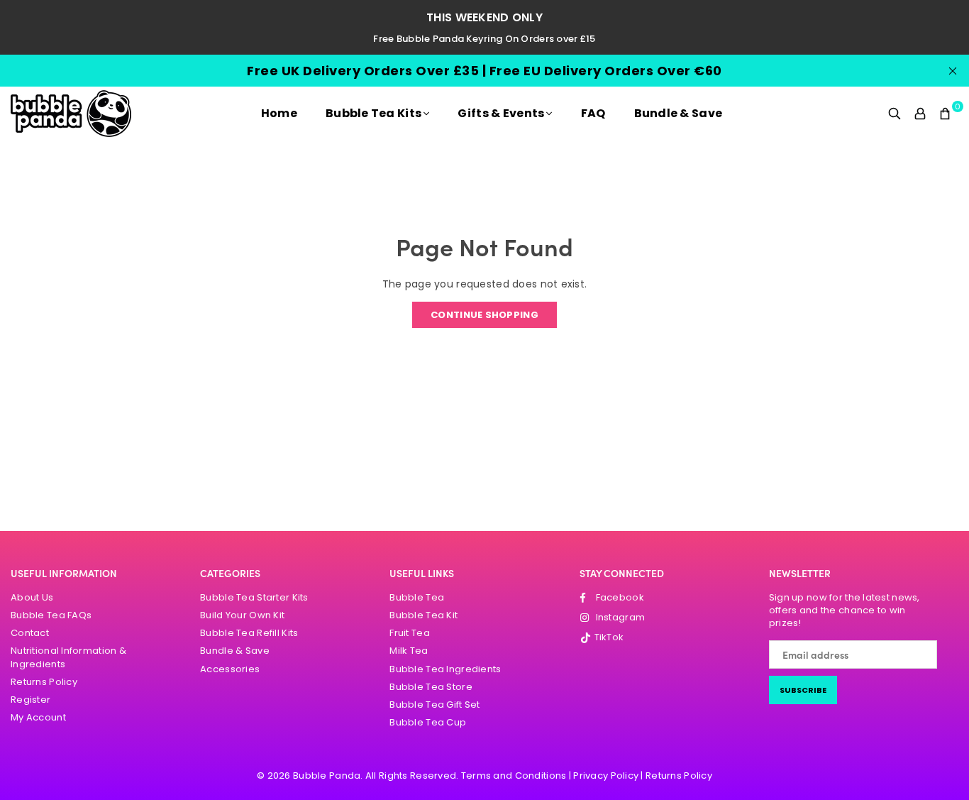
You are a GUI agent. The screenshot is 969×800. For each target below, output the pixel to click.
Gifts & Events (501, 113)
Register (30, 699)
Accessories (230, 669)
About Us (32, 597)
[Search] (894, 113)
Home (279, 113)
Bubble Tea (416, 597)
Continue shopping (484, 315)
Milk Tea (408, 650)
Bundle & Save (678, 113)
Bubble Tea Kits (373, 113)
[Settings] (920, 113)
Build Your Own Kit (242, 615)
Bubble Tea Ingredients (445, 669)
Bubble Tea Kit (423, 615)
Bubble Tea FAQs (51, 615)
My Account (38, 717)
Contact (30, 633)
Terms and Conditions (514, 775)
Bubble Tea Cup (427, 722)
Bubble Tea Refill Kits (249, 633)
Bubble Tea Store (430, 687)
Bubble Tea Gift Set (434, 704)
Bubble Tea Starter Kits (254, 597)
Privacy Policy (605, 775)
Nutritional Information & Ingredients (68, 657)
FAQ (593, 113)
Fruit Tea (409, 633)
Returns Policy (44, 682)
